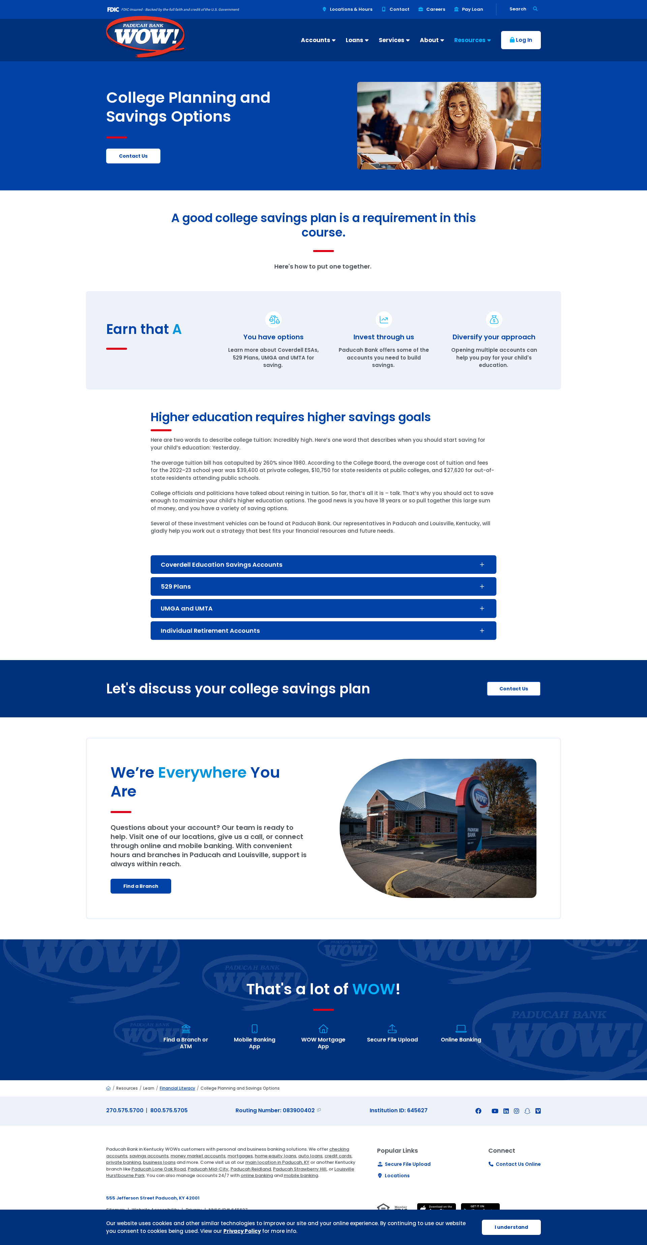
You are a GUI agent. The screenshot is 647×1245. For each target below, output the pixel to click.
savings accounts (148, 1156)
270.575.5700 (125, 1110)
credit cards (338, 1156)
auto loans (310, 1156)
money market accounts (198, 1156)
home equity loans (275, 1156)
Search (518, 9)
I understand (511, 1227)
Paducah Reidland (250, 1169)
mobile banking (301, 1175)
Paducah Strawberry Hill (300, 1169)
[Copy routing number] (318, 1110)
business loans (159, 1162)
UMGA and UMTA (187, 608)
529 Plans (176, 586)
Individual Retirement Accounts (210, 630)
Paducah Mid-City (208, 1169)
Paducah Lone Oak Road (158, 1169)
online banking (257, 1175)
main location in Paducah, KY (277, 1162)
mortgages (240, 1156)
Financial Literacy (177, 1088)
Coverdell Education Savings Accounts (221, 564)
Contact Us (513, 688)
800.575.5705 (169, 1110)
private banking (123, 1162)
